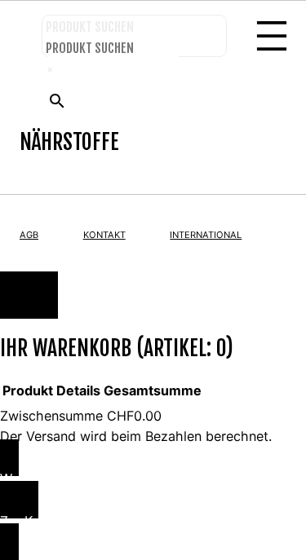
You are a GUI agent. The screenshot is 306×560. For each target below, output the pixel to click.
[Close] (29, 294)
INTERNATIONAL (206, 234)
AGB (29, 234)
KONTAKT (104, 234)
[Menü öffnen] (271, 36)
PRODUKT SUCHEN (90, 27)
